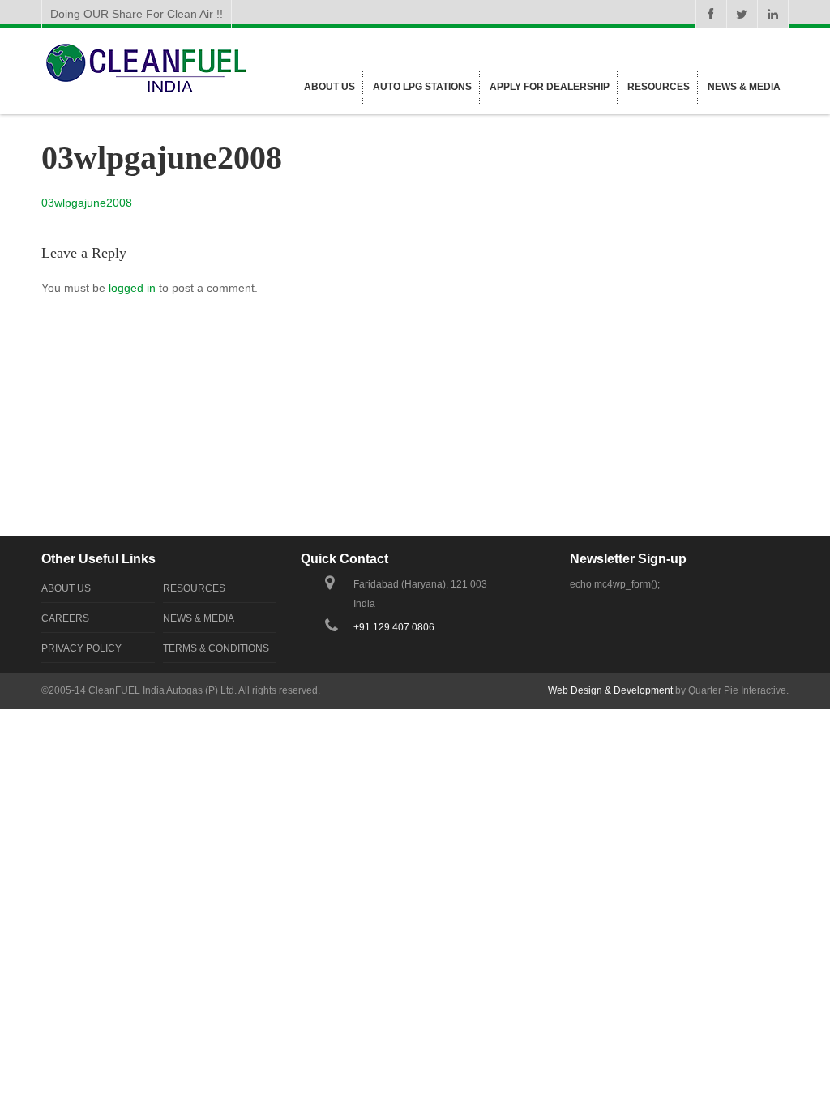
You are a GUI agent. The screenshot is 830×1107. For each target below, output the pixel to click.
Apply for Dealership (550, 86)
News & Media (744, 86)
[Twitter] (741, 14)
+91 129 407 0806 (393, 627)
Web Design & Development (610, 690)
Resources (658, 86)
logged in (132, 287)
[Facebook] (710, 14)
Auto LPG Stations (422, 86)
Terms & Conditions (216, 648)
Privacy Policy (81, 648)
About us (329, 86)
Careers (65, 618)
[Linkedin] (772, 14)
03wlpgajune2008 (86, 202)
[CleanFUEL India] (145, 92)
